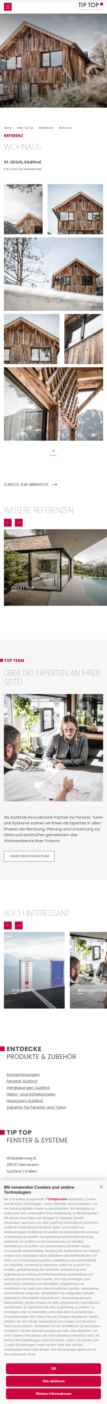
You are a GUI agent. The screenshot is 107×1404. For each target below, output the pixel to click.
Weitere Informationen (53, 1394)
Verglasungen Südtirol (28, 1087)
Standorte (23, 990)
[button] (101, 1187)
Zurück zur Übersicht (26, 484)
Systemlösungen (23, 1074)
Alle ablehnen (54, 1381)
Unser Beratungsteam (29, 856)
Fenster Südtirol (21, 1081)
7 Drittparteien (56, 1199)
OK (53, 1369)
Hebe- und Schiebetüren (30, 1094)
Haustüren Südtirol (24, 1100)
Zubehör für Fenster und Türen (36, 1107)
